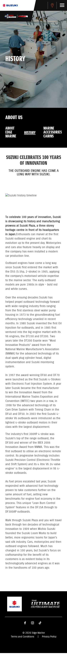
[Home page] (10, 5)
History (30, 133)
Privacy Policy (49, 636)
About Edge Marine (10, 132)
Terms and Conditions (22, 636)
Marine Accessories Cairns (52, 132)
